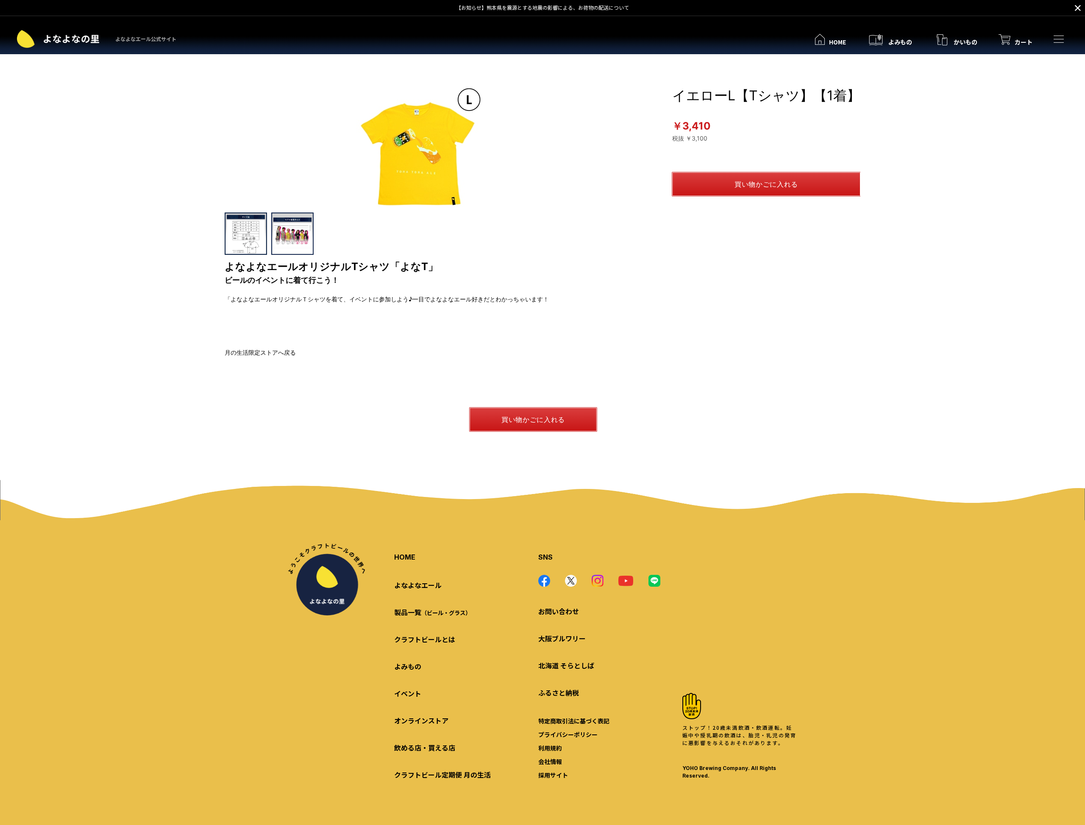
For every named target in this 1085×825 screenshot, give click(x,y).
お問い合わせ (558, 611)
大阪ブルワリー (562, 638)
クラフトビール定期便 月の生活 (442, 775)
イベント (407, 693)
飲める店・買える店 (424, 747)
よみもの (407, 666)
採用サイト (553, 775)
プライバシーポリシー (568, 734)
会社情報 (550, 761)
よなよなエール (418, 585)
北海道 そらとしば (566, 665)
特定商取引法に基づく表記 (573, 721)
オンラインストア (421, 720)
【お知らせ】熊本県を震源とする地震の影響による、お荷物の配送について (542, 7)
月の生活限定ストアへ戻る (260, 352)
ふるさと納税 (558, 692)
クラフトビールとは (424, 639)
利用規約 (550, 748)
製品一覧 (432, 612)
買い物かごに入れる (766, 184)
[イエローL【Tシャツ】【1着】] (420, 149)
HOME (404, 557)
